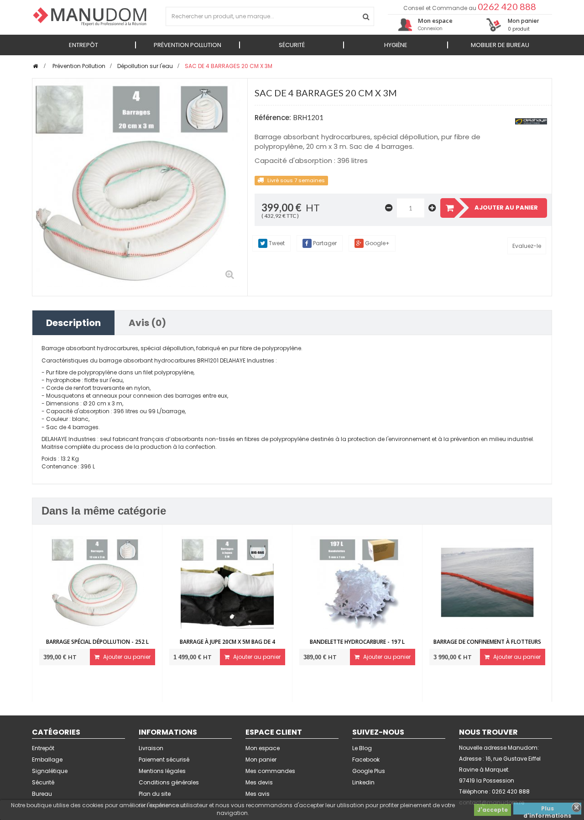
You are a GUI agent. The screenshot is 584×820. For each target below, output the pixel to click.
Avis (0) (147, 322)
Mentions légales (162, 771)
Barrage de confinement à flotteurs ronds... (487, 646)
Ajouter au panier (126, 657)
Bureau (42, 794)
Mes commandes (270, 771)
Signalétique (50, 771)
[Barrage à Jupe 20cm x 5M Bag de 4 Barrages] (227, 582)
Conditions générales (169, 782)
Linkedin (363, 782)
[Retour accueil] (35, 66)
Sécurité (43, 782)
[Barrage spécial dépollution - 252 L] (97, 582)
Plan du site (155, 794)
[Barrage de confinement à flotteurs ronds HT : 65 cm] (487, 582)
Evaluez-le (526, 246)
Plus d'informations (547, 809)
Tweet (276, 243)
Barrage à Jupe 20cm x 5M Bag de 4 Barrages (227, 646)
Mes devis (259, 782)
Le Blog (362, 748)
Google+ (377, 243)
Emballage (47, 759)
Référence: (273, 117)
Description (73, 322)
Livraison (151, 748)
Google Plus (368, 771)
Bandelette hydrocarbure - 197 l (357, 642)
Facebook (366, 759)
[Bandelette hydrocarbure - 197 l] (357, 582)
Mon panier (260, 759)
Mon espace (262, 748)
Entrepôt (43, 748)
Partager (324, 243)
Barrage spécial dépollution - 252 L (97, 642)
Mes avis (257, 794)
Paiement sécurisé (164, 759)
